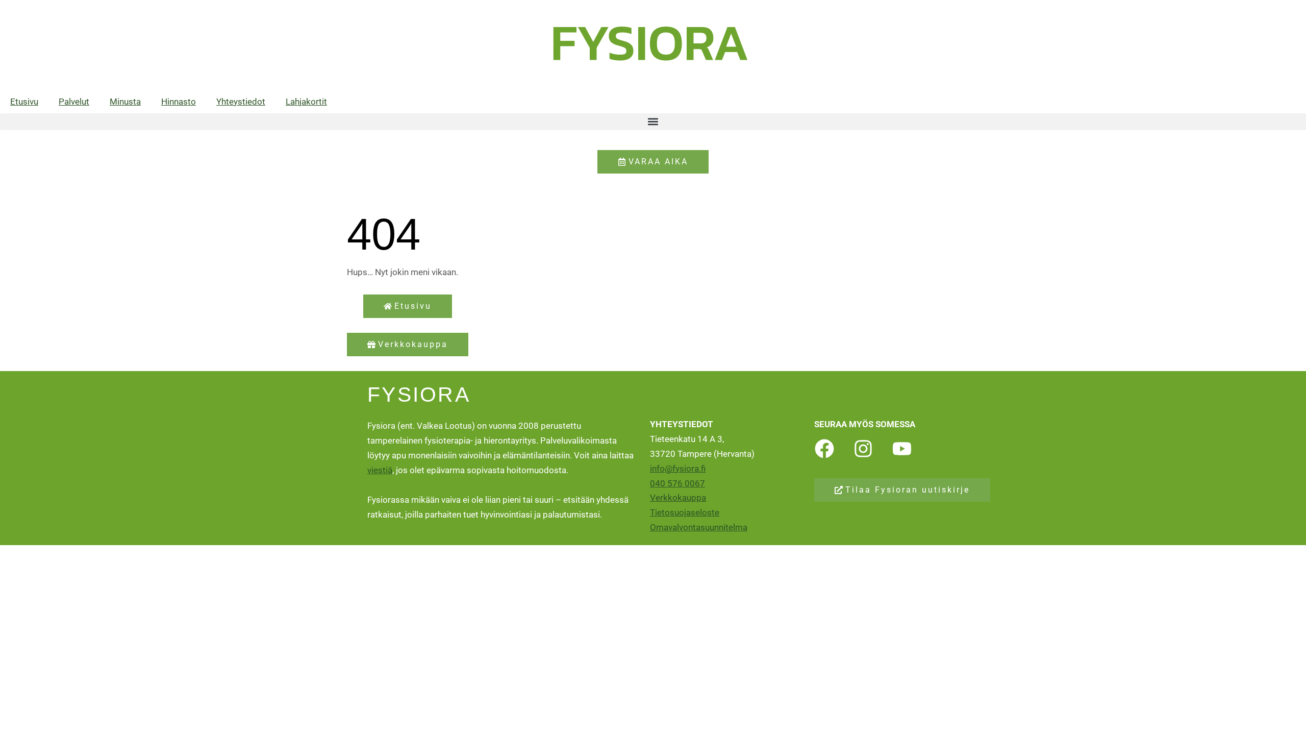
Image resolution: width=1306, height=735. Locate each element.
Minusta (125, 101)
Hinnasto (178, 101)
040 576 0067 (677, 483)
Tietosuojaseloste (684, 512)
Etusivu (24, 101)
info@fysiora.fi (678, 468)
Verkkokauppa (678, 498)
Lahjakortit (306, 101)
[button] (653, 121)
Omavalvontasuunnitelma (698, 527)
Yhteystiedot (240, 101)
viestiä (379, 470)
